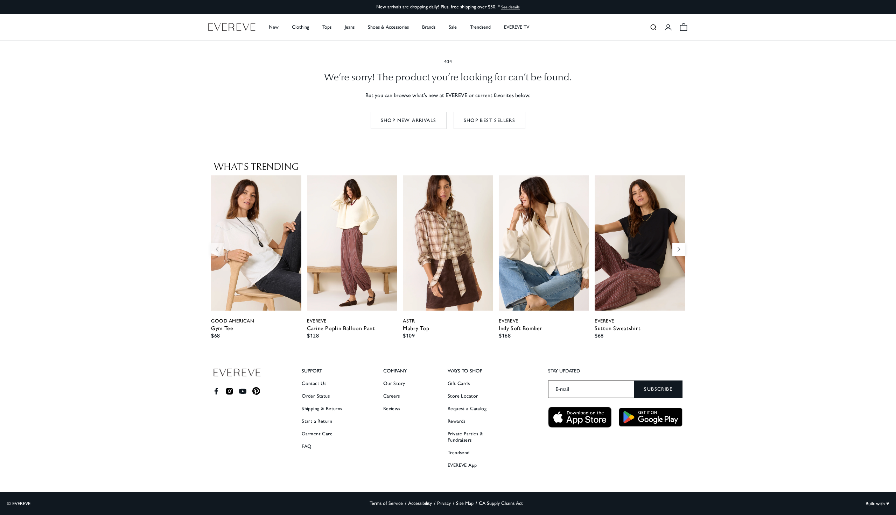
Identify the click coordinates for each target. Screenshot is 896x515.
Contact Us (314, 383)
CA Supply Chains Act (501, 503)
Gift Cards (459, 383)
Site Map (465, 503)
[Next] (678, 249)
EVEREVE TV (516, 27)
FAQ (307, 446)
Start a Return (317, 421)
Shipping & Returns (322, 409)
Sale (453, 27)
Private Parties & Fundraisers (465, 437)
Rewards (456, 421)
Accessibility (420, 503)
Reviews (391, 409)
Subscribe (658, 389)
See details (510, 7)
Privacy (444, 503)
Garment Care (317, 434)
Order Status (316, 396)
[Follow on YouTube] (243, 391)
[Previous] (217, 249)
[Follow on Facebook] (216, 391)
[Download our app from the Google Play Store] (650, 417)
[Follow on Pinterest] (256, 391)
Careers (391, 396)
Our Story (394, 383)
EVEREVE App (462, 465)
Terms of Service (386, 503)
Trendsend (480, 27)
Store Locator (463, 396)
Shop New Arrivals (408, 120)
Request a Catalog (467, 409)
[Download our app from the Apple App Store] (580, 417)
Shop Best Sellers (490, 120)
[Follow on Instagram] (229, 391)
